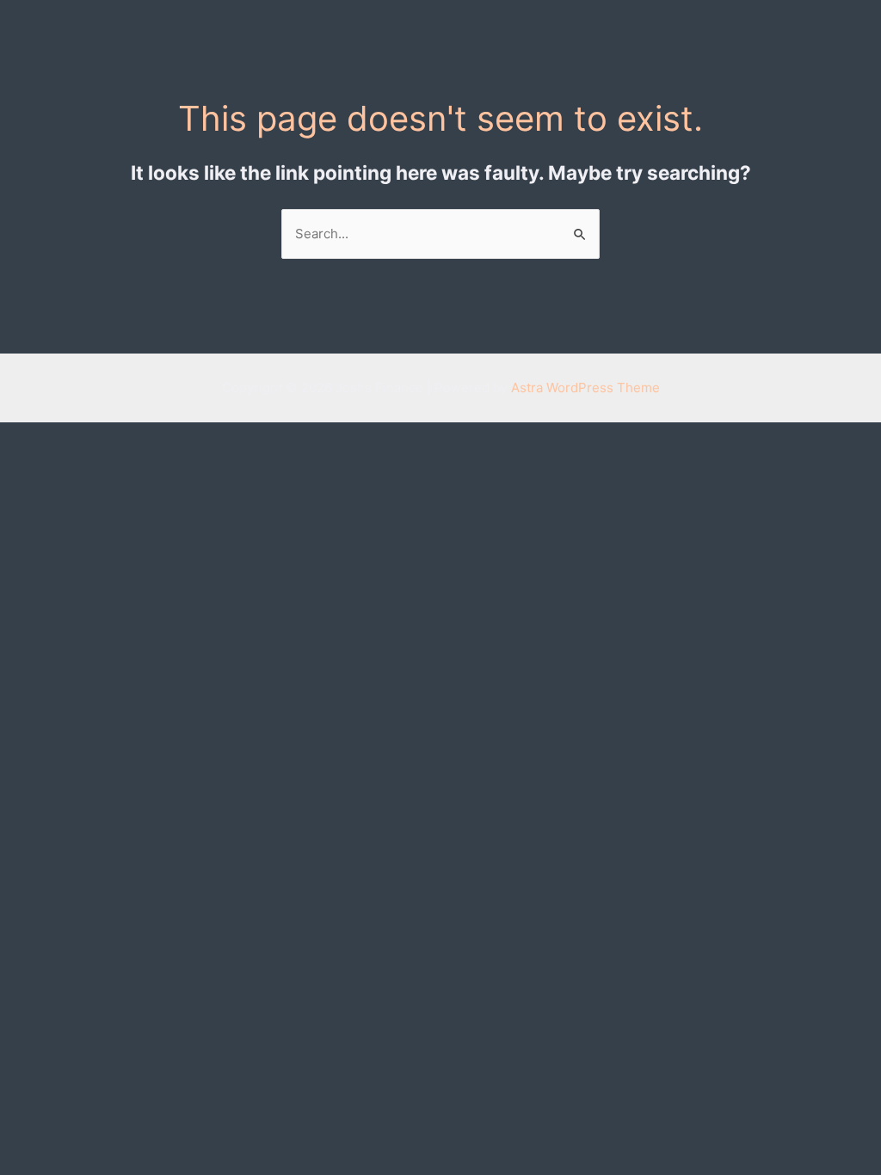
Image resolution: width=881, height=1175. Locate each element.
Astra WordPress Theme (585, 387)
